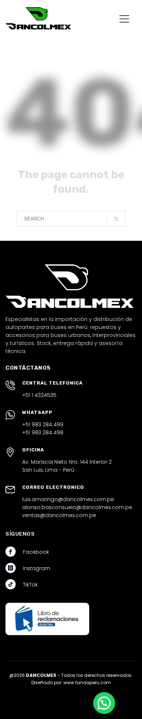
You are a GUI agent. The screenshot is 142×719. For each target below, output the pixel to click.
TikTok (30, 584)
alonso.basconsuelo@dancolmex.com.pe (77, 507)
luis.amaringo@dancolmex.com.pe (68, 499)
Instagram (36, 568)
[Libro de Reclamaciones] (47, 619)
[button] (104, 703)
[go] (116, 219)
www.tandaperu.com (87, 682)
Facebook (36, 552)
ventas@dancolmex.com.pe (59, 515)
